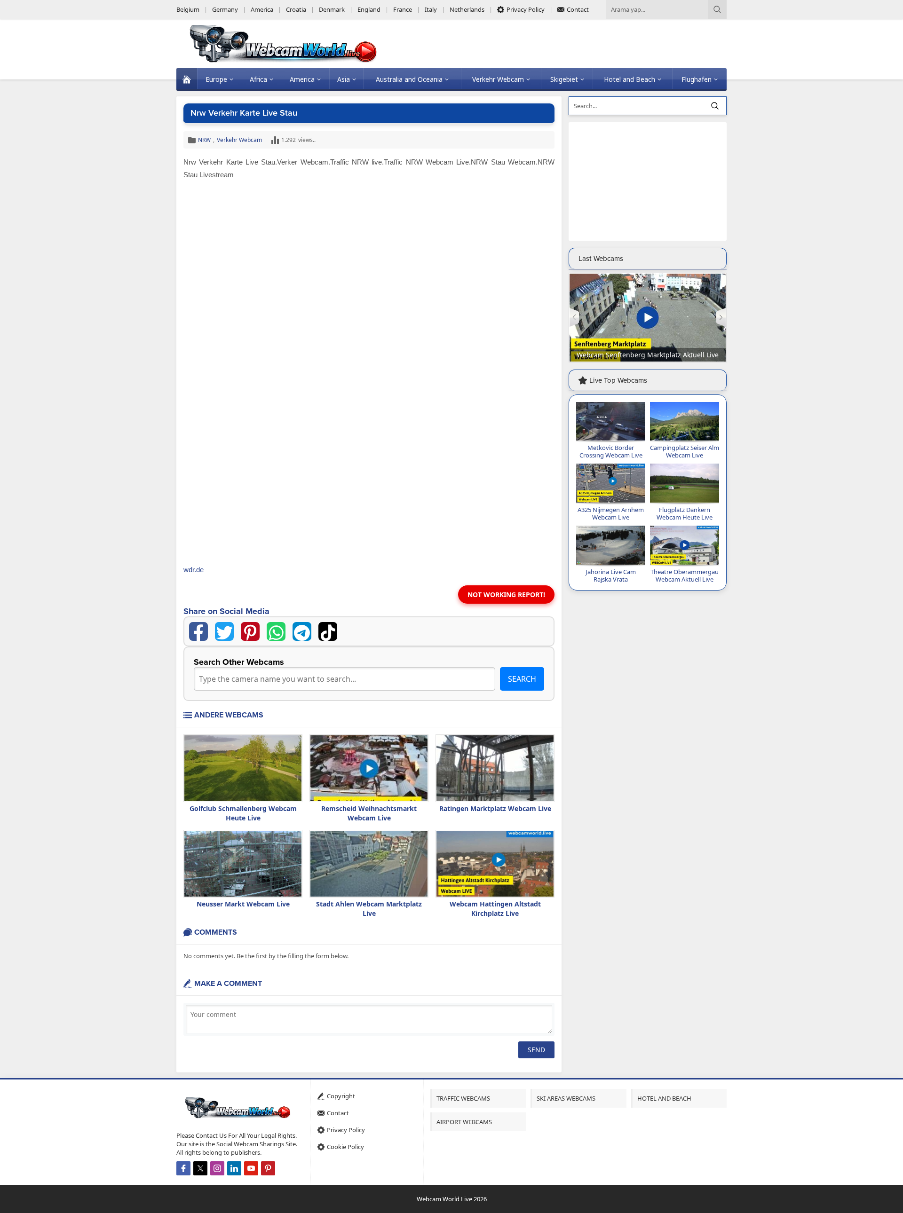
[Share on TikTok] (327, 631)
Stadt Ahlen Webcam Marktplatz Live (369, 908)
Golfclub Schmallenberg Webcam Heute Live (243, 813)
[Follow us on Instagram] (217, 1168)
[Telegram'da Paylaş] (302, 631)
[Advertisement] (368, 254)
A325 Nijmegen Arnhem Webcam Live (611, 513)
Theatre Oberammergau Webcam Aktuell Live (684, 575)
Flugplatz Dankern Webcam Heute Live (685, 513)
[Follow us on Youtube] (251, 1168)
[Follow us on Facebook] (183, 1168)
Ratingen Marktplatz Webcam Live (495, 808)
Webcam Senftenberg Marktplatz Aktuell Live (648, 354)
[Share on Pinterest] (250, 631)
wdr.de (193, 570)
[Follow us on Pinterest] (268, 1168)
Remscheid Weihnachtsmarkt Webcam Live (369, 813)
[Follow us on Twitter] (200, 1168)
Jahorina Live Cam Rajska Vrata (611, 575)
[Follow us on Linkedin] (234, 1168)
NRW (204, 140)
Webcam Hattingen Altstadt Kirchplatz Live (495, 908)
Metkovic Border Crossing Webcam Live (610, 451)
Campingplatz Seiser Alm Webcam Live (684, 451)
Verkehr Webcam (239, 140)
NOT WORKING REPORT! (506, 594)
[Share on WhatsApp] (276, 631)
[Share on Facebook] (198, 631)
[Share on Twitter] (224, 631)
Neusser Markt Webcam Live (243, 903)
